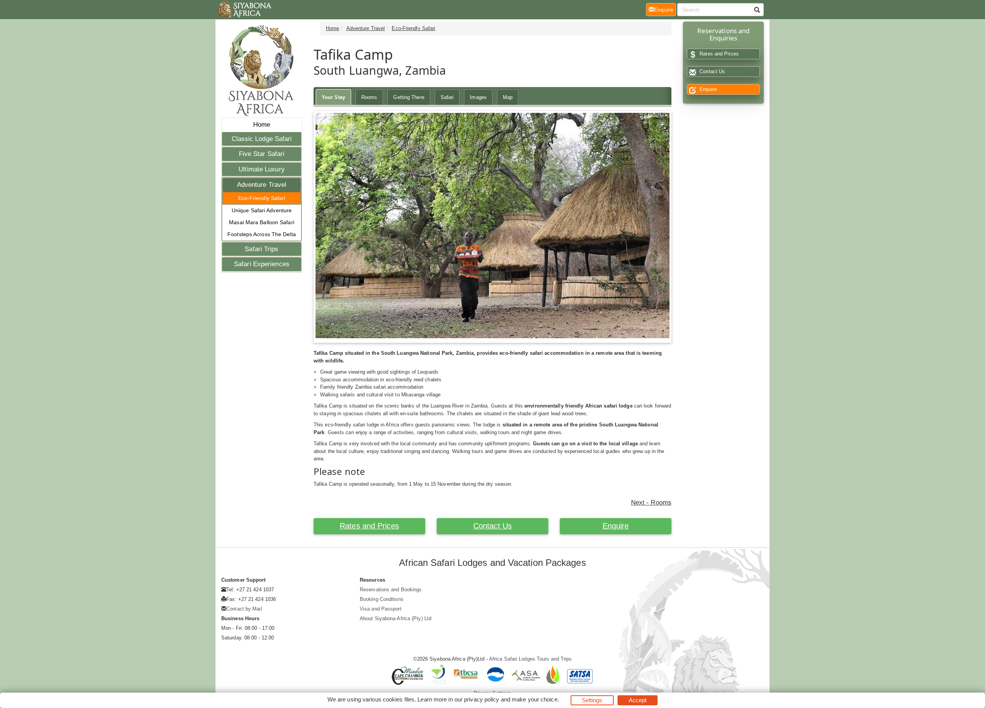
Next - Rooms (651, 502)
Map (508, 97)
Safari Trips (261, 249)
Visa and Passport (381, 609)
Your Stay (333, 97)
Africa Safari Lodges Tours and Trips (530, 659)
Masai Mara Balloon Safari (261, 222)
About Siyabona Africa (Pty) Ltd (395, 618)
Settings (592, 700)
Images (478, 97)
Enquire (616, 526)
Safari (447, 97)
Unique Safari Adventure (262, 210)
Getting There (408, 97)
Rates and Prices (369, 526)
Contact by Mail (244, 609)
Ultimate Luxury (262, 169)
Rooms (369, 97)
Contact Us (492, 526)
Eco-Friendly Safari (261, 198)
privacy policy (481, 699)
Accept (638, 700)
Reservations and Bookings (391, 589)
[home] (244, 9)
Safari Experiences (261, 264)
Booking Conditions (382, 599)
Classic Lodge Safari (262, 139)
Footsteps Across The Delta (261, 234)
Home (261, 124)
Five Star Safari (262, 154)
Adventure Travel (262, 184)
